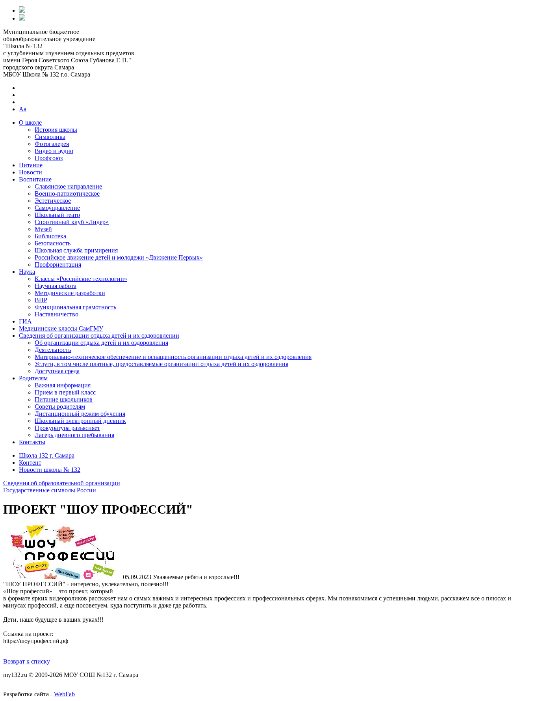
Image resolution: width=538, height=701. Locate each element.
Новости (30, 172)
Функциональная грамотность (75, 307)
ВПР (41, 300)
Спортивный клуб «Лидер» (72, 222)
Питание (31, 165)
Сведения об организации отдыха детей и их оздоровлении (99, 335)
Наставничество (56, 314)
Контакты (32, 442)
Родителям (33, 378)
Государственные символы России (49, 490)
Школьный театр (57, 214)
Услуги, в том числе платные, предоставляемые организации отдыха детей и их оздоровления (161, 364)
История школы (56, 129)
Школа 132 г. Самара (46, 455)
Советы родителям (60, 406)
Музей (43, 229)
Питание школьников (64, 399)
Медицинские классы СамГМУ (61, 328)
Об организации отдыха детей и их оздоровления (101, 342)
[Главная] (22, 10)
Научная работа (55, 285)
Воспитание (35, 179)
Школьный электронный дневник (80, 420)
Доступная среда (57, 371)
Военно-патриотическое (67, 193)
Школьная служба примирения (76, 250)
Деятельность (53, 349)
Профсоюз (49, 158)
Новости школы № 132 (49, 469)
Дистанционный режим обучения (80, 413)
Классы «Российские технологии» (81, 278)
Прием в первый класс (65, 392)
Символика (50, 136)
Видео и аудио (54, 151)
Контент (30, 462)
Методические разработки (70, 293)
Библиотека (50, 236)
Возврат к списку (26, 661)
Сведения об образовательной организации (61, 483)
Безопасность (52, 243)
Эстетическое (53, 200)
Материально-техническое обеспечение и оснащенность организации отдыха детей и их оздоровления (173, 356)
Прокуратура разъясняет (67, 427)
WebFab (64, 694)
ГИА (25, 321)
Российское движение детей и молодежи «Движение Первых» (119, 257)
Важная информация (63, 385)
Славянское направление (68, 186)
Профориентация (58, 264)
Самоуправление (57, 207)
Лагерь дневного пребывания (74, 435)
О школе (30, 122)
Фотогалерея (52, 143)
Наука (27, 271)
